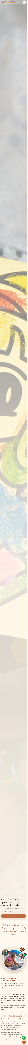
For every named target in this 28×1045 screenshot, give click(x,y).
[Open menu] (24, 2)
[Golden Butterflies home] (8, 2)
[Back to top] (24, 1042)
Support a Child (13, 916)
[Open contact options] (24, 1038)
